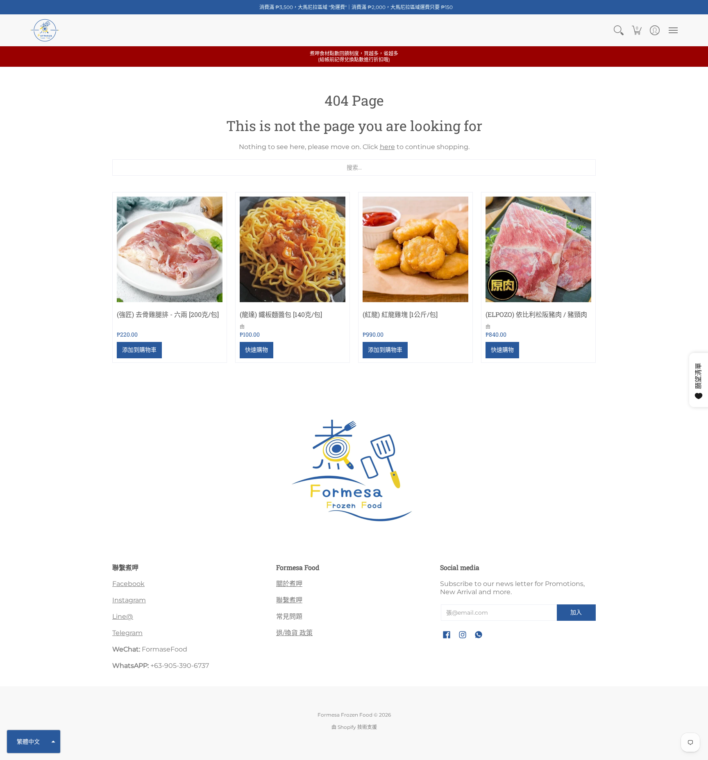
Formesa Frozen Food (345, 715)
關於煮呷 (289, 584)
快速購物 (256, 349)
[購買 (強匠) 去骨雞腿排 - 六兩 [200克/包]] (169, 249)
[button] (619, 30)
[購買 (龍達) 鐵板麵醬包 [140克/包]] (292, 249)
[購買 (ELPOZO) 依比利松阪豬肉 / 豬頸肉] (538, 249)
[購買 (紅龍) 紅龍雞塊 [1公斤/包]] (415, 249)
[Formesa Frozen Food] (44, 30)
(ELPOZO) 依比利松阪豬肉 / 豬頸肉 (536, 314)
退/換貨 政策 (294, 633)
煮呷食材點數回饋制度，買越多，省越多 (354, 56)
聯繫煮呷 (289, 600)
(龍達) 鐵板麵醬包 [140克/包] (281, 314)
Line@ (122, 616)
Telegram (127, 633)
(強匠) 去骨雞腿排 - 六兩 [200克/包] (168, 314)
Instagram (129, 600)
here (387, 147)
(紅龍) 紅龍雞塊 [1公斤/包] (400, 314)
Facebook (128, 584)
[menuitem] (619, 30)
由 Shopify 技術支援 (354, 727)
